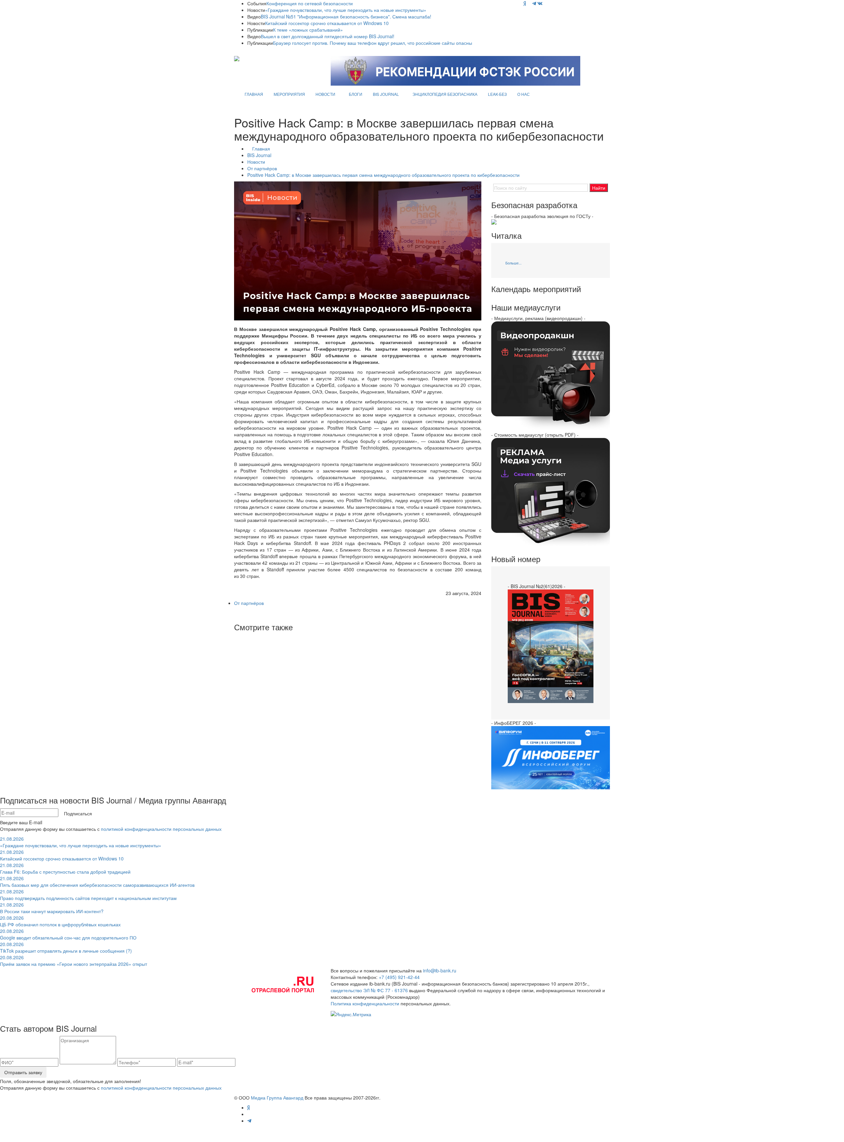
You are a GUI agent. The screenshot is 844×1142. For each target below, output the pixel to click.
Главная (261, 148)
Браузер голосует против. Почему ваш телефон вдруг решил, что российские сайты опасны (372, 43)
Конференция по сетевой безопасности (309, 3)
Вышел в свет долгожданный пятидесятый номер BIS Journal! (327, 36)
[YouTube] (529, 3)
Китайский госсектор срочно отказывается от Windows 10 (327, 23)
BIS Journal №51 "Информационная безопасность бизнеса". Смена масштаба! (346, 16)
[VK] (540, 3)
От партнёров (262, 168)
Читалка (506, 235)
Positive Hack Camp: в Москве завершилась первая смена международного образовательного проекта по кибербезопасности (383, 175)
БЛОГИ (355, 94)
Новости (256, 161)
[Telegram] (534, 3)
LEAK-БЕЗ (497, 94)
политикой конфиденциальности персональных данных (161, 829)
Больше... (513, 262)
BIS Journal (259, 155)
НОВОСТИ (325, 94)
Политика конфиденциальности (365, 1003)
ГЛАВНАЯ (254, 94)
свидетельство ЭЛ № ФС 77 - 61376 (369, 990)
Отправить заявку (23, 1072)
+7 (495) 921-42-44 (399, 977)
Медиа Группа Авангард (277, 1097)
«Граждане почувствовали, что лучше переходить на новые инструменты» (345, 10)
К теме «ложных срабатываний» (308, 29)
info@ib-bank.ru (439, 970)
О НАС (523, 94)
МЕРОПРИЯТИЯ (289, 94)
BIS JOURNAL (386, 94)
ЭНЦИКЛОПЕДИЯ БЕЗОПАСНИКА (444, 94)
